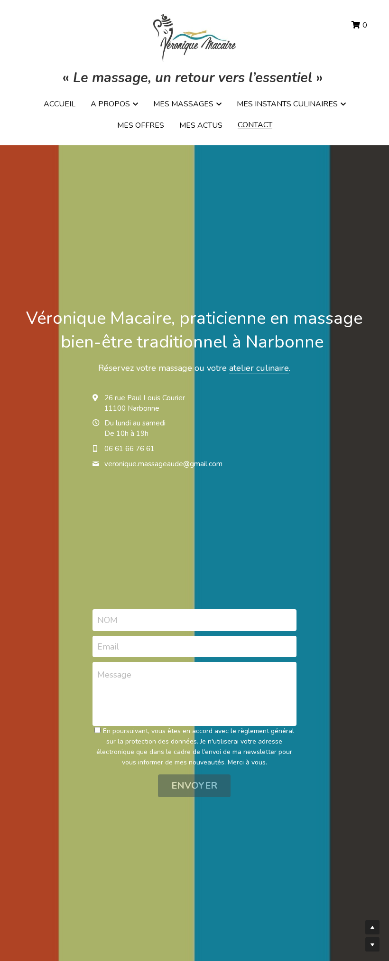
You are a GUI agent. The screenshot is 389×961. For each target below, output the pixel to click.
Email (108, 646)
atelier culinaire (259, 368)
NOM (107, 620)
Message (114, 674)
